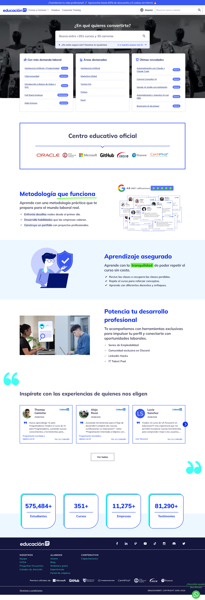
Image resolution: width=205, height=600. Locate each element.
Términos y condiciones (31, 590)
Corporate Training (71, 10)
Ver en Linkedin (62, 439)
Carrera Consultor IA (147, 79)
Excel (83, 100)
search (144, 36)
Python (84, 92)
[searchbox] (176, 10)
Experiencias (57, 569)
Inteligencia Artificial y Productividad (42, 68)
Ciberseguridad (32, 76)
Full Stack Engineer (34, 95)
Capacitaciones (89, 558)
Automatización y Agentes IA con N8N (153, 96)
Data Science (31, 103)
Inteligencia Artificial (90, 68)
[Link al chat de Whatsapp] (196, 594)
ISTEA (23, 562)
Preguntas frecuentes (32, 565)
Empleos (55, 10)
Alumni (54, 558)
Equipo (23, 558)
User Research (142, 439)
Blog (52, 562)
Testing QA (86, 84)
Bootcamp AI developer (148, 106)
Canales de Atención (31, 569)
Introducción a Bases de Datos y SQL (40, 85)
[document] (46, 426)
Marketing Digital (89, 76)
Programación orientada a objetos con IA (34, 437)
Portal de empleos (60, 573)
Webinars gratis (59, 565)
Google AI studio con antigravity (152, 87)
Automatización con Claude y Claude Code (151, 70)
